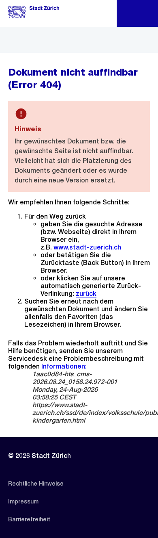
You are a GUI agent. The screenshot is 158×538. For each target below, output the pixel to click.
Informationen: (64, 366)
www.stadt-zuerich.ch (87, 247)
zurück (86, 293)
